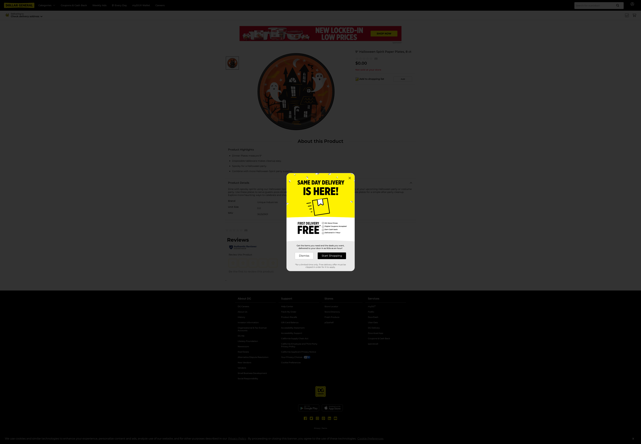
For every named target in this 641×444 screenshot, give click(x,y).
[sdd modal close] (350, 178)
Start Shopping (332, 255)
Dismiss (304, 255)
